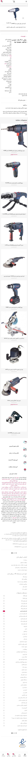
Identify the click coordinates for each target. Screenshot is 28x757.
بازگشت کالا (24, 579)
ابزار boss (25, 598)
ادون (21, 498)
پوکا (5, 498)
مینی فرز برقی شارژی (22, 725)
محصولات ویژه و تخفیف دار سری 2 (19, 718)
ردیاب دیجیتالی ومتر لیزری (14, 495)
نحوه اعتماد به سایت (22, 570)
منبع (10, 66)
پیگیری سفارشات (23, 584)
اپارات (20, 534)
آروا (3, 498)
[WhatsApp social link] (14, 553)
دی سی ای (14, 498)
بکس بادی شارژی (6, 479)
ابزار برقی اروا (24, 603)
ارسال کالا (25, 577)
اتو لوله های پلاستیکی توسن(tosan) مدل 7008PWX (14, 214)
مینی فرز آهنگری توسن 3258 (14, 400)
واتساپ (19, 541)
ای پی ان (14, 500)
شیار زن (12, 484)
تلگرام (23, 541)
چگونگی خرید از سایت (22, 581)
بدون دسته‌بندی (23, 641)
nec (11, 500)
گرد (10, 57)
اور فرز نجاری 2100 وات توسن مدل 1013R (14, 369)
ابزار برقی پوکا (24, 608)
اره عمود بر (13, 479)
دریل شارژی (17, 489)
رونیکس (9, 498)
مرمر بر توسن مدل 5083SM (14, 433)
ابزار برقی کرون (24, 618)
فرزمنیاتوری (7, 482)
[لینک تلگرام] (12, 553)
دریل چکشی (23, 487)
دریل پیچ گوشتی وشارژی (21, 662)
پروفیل (6, 487)
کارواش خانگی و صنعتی (22, 705)
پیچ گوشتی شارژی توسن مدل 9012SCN (14, 183)
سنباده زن (25, 687)
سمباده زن (6, 489)
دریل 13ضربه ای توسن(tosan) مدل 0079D (14, 245)
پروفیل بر (25, 649)
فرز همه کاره (24, 702)
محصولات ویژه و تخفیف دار (21, 715)
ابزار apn (25, 595)
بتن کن (25, 639)
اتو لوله (25, 626)
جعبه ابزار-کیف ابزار (23, 659)
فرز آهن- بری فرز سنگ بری (16, 482)
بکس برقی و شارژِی (11, 27)
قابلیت (9, 55)
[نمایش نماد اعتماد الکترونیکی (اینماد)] (22, 743)
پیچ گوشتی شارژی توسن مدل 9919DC (14, 307)
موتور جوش (17, 492)
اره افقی (25, 631)
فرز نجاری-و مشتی (23, 700)
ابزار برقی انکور (24, 606)
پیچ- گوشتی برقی (14, 481)
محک (20, 500)
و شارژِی (24, 482)
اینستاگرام (25, 534)
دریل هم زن (24, 672)
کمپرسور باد (24, 708)
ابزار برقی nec (24, 601)
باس (18, 500)
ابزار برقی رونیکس (23, 616)
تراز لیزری (25, 654)
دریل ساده (24, 667)
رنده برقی (22, 489)
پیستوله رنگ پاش (16, 493)
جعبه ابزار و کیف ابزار (6, 493)
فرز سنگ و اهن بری (22, 697)
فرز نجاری (8, 484)
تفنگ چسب (24, 657)
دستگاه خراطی (24, 680)
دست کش (23, 495)
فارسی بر (5, 495)
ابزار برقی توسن (19, 27)
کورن (24, 500)
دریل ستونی (24, 669)
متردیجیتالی (24, 713)
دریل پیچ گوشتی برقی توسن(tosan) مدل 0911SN (14, 150)
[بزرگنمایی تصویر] (23, 18)
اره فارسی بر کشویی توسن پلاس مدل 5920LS (14, 338)
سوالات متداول (23, 562)
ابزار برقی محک (24, 621)
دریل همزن (11, 489)
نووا (23, 500)
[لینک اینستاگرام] (16, 553)
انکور (23, 498)
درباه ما (25, 560)
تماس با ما (24, 589)
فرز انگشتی (24, 695)
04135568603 (17, 547)
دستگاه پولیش (17, 487)
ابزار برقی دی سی (23, 613)
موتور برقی (11, 492)
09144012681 (15, 544)
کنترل (25, 710)
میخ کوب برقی (24, 723)
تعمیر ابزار (14, 517)
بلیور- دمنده (24, 646)
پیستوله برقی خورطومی (22, 652)
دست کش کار (24, 674)
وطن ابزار (17, 477)
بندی (6, 63)
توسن (18, 498)
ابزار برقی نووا (24, 624)
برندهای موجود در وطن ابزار (21, 567)
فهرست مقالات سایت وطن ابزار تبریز (19, 565)
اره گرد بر (11, 487)
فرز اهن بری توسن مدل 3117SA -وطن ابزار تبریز (14, 276)
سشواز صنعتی (23, 492)
